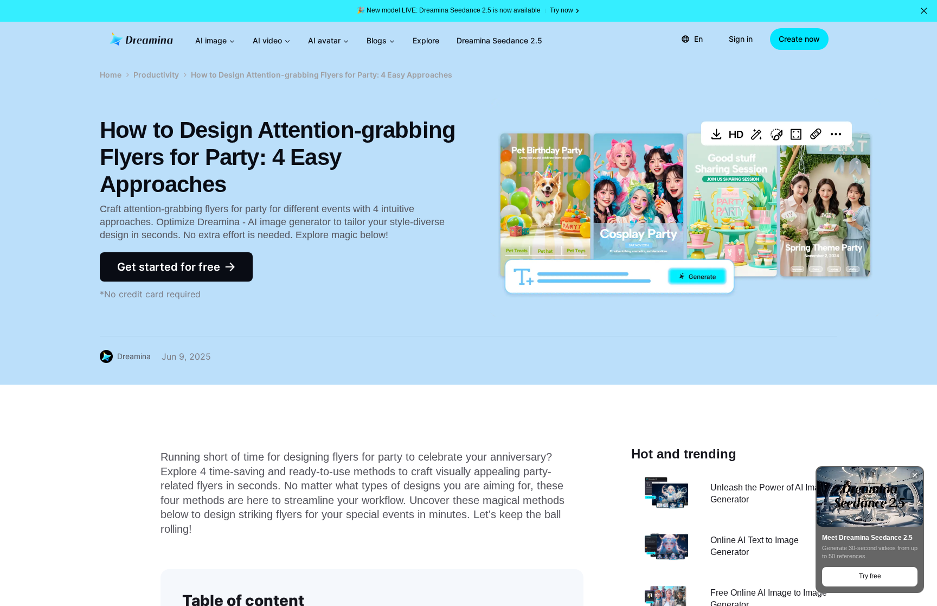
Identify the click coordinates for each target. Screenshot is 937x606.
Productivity (156, 74)
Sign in (741, 38)
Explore (426, 40)
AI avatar (324, 40)
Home (110, 74)
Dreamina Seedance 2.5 (499, 40)
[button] (924, 11)
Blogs (377, 40)
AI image (211, 40)
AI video (267, 40)
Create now (799, 38)
